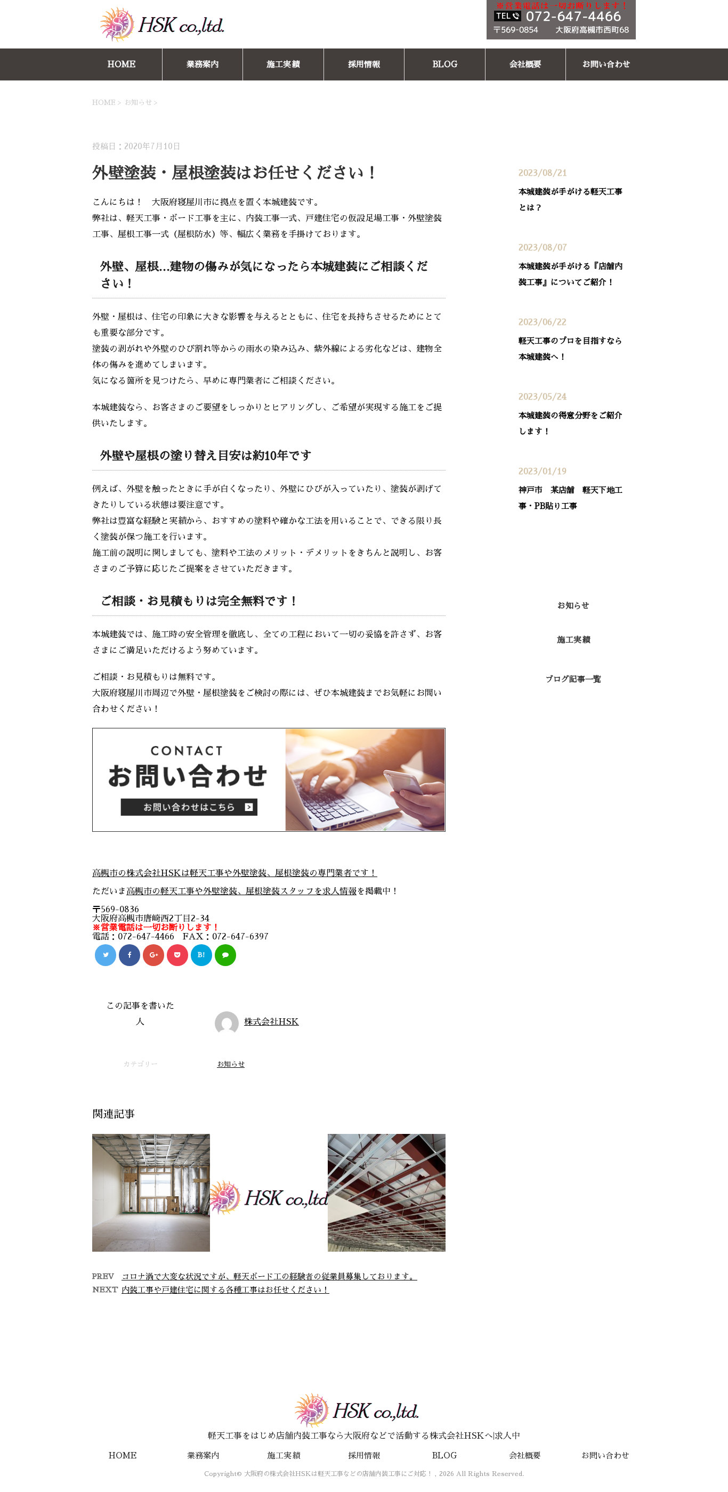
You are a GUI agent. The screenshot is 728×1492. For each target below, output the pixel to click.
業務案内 (203, 64)
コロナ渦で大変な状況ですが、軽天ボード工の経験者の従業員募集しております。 (269, 1276)
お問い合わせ (606, 64)
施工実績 (283, 64)
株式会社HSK (271, 1022)
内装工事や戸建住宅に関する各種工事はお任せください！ (225, 1290)
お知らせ (231, 1064)
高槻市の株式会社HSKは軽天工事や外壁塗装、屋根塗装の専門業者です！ (234, 873)
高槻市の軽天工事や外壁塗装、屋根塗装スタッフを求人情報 (241, 891)
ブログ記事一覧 (573, 679)
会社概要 (525, 64)
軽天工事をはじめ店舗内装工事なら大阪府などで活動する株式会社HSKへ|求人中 (364, 1436)
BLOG (445, 64)
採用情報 (364, 64)
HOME (122, 64)
